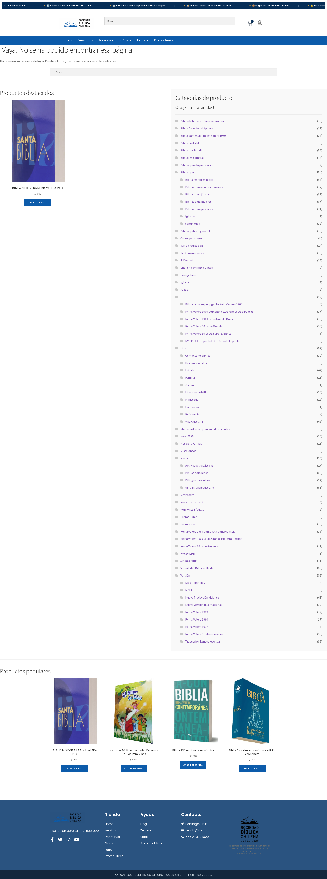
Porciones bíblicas (192, 509)
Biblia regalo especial (199, 179)
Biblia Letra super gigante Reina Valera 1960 (213, 304)
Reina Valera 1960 (196, 619)
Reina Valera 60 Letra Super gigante (208, 333)
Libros (64, 40)
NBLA (188, 590)
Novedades (187, 495)
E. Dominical (188, 260)
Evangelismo (188, 275)
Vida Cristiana (194, 421)
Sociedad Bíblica (152, 843)
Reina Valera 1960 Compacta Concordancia (207, 531)
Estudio (190, 370)
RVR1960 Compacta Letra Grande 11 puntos (213, 341)
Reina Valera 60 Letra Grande (203, 326)
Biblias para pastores (199, 209)
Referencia (192, 414)
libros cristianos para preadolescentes (205, 429)
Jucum (189, 385)
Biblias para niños (196, 473)
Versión (83, 40)
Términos (147, 830)
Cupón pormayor (191, 238)
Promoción (187, 524)
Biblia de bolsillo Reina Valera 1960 (202, 121)
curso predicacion (191, 245)
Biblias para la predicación (197, 165)
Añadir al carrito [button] (37, 202)
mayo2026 (187, 436)
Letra (141, 40)
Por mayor (106, 40)
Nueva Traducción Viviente (202, 597)
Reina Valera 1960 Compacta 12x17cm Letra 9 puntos (219, 311)
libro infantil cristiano (199, 487)
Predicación (192, 407)
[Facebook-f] (52, 839)
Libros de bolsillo (196, 392)
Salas (144, 837)
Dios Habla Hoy (195, 583)
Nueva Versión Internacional (203, 605)
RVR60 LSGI (187, 553)
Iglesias (190, 216)
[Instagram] (68, 839)
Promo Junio (163, 40)
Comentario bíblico (197, 355)
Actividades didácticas (199, 465)
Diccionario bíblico (197, 363)
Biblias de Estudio (191, 150)
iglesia (184, 282)
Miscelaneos (188, 451)
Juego (184, 289)
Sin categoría (188, 561)
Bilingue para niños (197, 480)
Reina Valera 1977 (196, 627)
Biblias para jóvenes (198, 194)
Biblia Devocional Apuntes (197, 128)
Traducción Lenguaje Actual (203, 641)
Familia (190, 377)
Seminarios (192, 223)
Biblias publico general (195, 231)
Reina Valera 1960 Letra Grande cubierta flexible (211, 539)
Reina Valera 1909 (196, 612)
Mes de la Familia (191, 443)
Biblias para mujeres (198, 201)
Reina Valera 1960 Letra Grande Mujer (209, 319)
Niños (124, 40)
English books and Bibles (196, 267)
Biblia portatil (189, 143)
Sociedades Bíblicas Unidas (197, 568)
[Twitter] (60, 839)
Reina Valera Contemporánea (204, 634)
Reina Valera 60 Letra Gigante (199, 546)
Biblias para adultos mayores (204, 187)
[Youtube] (76, 839)
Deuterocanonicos (192, 253)
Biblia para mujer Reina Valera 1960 (203, 135)
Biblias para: (188, 172)
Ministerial (192, 399)
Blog (143, 824)
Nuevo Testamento (192, 502)
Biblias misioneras (192, 157)
